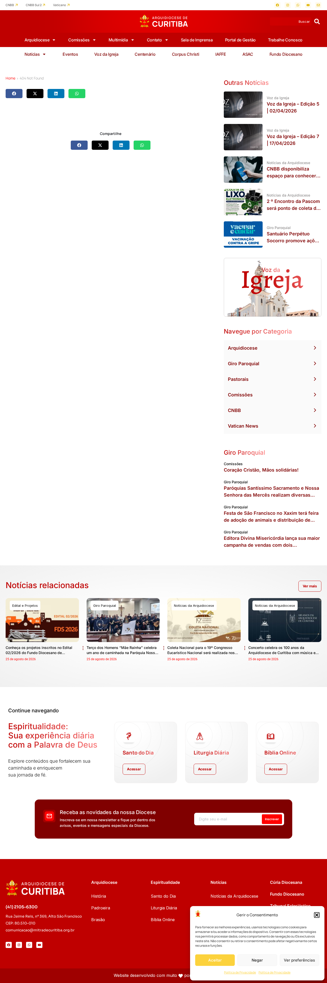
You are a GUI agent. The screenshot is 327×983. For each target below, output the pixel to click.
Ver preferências (299, 960)
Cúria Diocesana (286, 882)
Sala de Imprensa (197, 39)
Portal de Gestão (240, 39)
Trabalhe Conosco (285, 39)
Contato (154, 39)
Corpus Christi (185, 54)
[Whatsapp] (298, 5)
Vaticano (59, 5)
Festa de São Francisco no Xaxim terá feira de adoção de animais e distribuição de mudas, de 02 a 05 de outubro (271, 520)
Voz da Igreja (106, 54)
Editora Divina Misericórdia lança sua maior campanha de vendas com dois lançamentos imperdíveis (272, 545)
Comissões (78, 39)
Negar (257, 960)
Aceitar (215, 960)
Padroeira (100, 907)
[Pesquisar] (317, 21)
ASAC (247, 54)
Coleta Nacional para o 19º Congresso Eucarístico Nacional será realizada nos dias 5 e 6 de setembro (201, 652)
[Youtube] (308, 5)
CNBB (10, 5)
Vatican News (243, 426)
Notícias (32, 54)
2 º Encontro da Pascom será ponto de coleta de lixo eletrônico (293, 208)
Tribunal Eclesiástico (290, 905)
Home (10, 78)
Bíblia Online (163, 919)
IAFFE (220, 54)
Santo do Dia (163, 896)
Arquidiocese (37, 39)
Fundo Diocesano (286, 54)
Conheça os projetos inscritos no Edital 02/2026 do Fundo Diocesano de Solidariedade (39, 652)
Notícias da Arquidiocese (234, 896)
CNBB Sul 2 (34, 5)
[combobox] (290, 21)
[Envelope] (318, 5)
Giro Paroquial (243, 363)
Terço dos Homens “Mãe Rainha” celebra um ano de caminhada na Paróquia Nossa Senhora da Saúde (122, 652)
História (98, 896)
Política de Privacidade (240, 972)
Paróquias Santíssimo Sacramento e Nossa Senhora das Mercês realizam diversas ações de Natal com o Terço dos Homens (271, 495)
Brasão (98, 919)
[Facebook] (277, 5)
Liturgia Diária (164, 907)
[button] (316, 915)
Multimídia (118, 39)
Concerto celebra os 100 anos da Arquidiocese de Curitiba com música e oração (282, 652)
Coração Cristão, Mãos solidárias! (261, 470)
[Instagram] (288, 5)
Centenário (145, 54)
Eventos (70, 54)
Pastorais (238, 379)
